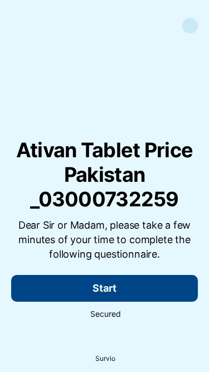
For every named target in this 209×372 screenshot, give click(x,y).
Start (104, 288)
